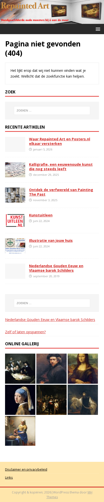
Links (9, 477)
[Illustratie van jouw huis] (15, 250)
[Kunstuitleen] (15, 225)
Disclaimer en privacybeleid (26, 469)
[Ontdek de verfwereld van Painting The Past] (15, 199)
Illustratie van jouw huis (51, 240)
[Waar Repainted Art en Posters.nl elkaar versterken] (15, 148)
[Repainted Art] (52, 21)
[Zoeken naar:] (52, 110)
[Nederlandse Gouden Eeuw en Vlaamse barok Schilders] (15, 275)
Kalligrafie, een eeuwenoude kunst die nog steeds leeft (61, 166)
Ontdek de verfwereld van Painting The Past (61, 192)
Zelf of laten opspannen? (25, 331)
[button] (97, 28)
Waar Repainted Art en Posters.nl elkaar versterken (59, 141)
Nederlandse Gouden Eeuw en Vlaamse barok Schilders (56, 268)
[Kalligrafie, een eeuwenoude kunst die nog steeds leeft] (15, 174)
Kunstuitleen (41, 215)
